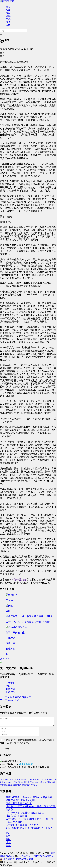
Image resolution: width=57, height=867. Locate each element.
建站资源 (15, 782)
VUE (16, 779)
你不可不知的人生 (15, 632)
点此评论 (10, 638)
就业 (2, 782)
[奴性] (9, 605)
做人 (46, 779)
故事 (8, 13)
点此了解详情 (26, 764)
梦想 (41, 782)
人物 (34, 779)
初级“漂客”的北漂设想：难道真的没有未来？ (29, 828)
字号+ (3, 53)
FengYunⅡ (27, 856)
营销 (10, 785)
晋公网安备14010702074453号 (18, 859)
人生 (38, 779)
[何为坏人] (12, 595)
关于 (8, 836)
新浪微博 (10, 692)
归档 (8, 833)
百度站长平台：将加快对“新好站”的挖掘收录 (29, 797)
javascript (6, 779)
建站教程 (7, 782)
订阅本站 (10, 643)
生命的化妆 (9, 700)
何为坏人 (10, 600)
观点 (8, 10)
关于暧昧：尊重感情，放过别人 (22, 825)
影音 (21, 782)
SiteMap (10, 856)
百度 (2, 785)
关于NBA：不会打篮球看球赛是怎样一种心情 (29, 819)
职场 (6, 785)
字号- (2, 56)
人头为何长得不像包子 (15, 697)
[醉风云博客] (7, 1)
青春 (28, 785)
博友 (8, 842)
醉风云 (19, 785)
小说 (8, 19)
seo (13, 779)
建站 (8, 839)
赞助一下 (10, 686)
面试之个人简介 (14, 822)
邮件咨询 (10, 689)
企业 (42, 779)
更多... (34, 785)
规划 (14, 785)
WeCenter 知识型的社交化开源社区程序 (26, 812)
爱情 (49, 782)
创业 (50, 779)
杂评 (37, 782)
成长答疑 (30, 782)
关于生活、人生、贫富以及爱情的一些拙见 (28, 622)
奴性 (8, 611)
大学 (55, 779)
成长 (25, 782)
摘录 (8, 22)
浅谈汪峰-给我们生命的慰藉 (20, 800)
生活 (53, 782)
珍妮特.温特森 (19, 579)
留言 (8, 845)
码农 (8, 25)
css (1, 779)
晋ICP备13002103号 (44, 856)
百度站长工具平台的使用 (19, 803)
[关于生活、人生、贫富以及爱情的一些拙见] (29, 616)
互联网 (29, 779)
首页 (8, 7)
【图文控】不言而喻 (16, 815)
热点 (45, 782)
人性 (7, 659)
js (10, 779)
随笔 (8, 16)
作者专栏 (10, 683)
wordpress (22, 779)
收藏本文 (10, 648)
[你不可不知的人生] (16, 627)
